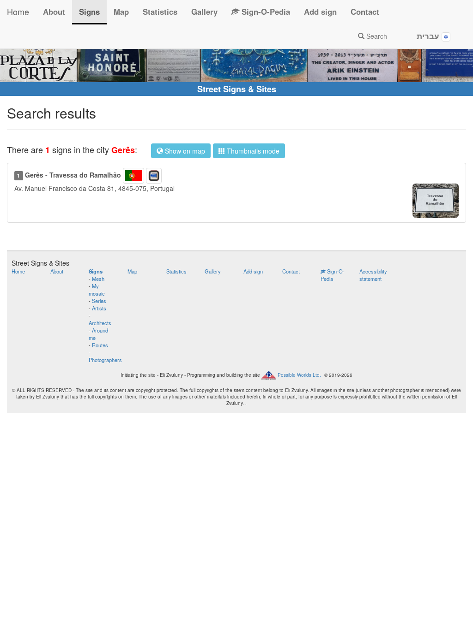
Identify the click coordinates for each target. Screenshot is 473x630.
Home (18, 12)
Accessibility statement (373, 274)
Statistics (160, 11)
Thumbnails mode (252, 150)
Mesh (98, 278)
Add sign (320, 11)
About (54, 11)
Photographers (105, 359)
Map (121, 11)
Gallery (204, 11)
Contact (365, 11)
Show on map (184, 150)
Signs (89, 11)
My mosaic (97, 289)
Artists (99, 308)
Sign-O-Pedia (264, 11)
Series (99, 300)
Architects (100, 323)
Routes (100, 345)
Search (375, 36)
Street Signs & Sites (236, 89)
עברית (429, 36)
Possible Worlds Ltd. (299, 375)
